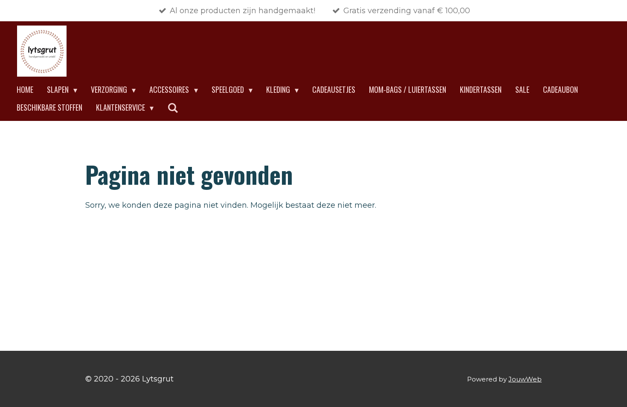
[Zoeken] (173, 108)
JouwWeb (525, 379)
